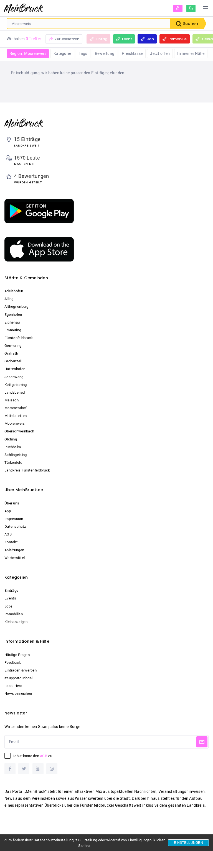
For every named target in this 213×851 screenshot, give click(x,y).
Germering (13, 345)
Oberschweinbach (19, 431)
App (7, 510)
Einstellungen (188, 843)
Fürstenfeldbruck (18, 337)
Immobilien (13, 613)
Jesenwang (14, 376)
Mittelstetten (15, 415)
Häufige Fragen (17, 654)
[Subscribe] (201, 741)
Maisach (11, 400)
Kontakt (11, 541)
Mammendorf (15, 407)
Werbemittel (14, 557)
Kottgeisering (15, 384)
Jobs (8, 606)
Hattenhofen (14, 368)
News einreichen (18, 693)
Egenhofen (13, 314)
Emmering (12, 329)
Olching (10, 439)
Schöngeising (15, 454)
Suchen (190, 23)
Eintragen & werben (20, 670)
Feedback (12, 662)
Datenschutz (15, 526)
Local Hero (13, 685)
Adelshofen (13, 290)
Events (10, 598)
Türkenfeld (13, 462)
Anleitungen (14, 549)
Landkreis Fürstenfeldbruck (27, 470)
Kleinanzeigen (16, 621)
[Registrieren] (191, 8)
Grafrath (11, 353)
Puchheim (12, 446)
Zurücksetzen (67, 39)
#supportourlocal (18, 677)
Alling (9, 298)
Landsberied (14, 392)
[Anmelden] (177, 8)
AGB (8, 534)
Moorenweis (14, 423)
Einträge (11, 590)
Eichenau (12, 322)
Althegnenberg (16, 306)
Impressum (13, 518)
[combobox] (88, 24)
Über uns (11, 503)
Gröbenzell (13, 360)
